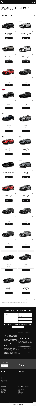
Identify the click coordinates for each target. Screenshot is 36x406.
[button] (9, 26)
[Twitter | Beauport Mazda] (21, 365)
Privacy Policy (26, 329)
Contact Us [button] (4, 365)
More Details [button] (8, 38)
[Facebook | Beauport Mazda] (19, 365)
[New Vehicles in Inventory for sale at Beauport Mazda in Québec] (33, 299)
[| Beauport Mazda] (23, 365)
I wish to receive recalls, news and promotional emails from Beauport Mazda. (18, 324)
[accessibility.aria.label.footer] (20, 404)
